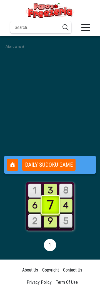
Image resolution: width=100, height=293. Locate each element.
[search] (65, 27)
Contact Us (72, 270)
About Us (30, 270)
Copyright (50, 270)
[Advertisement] (50, 99)
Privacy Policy (39, 282)
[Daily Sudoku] (50, 206)
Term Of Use (67, 282)
